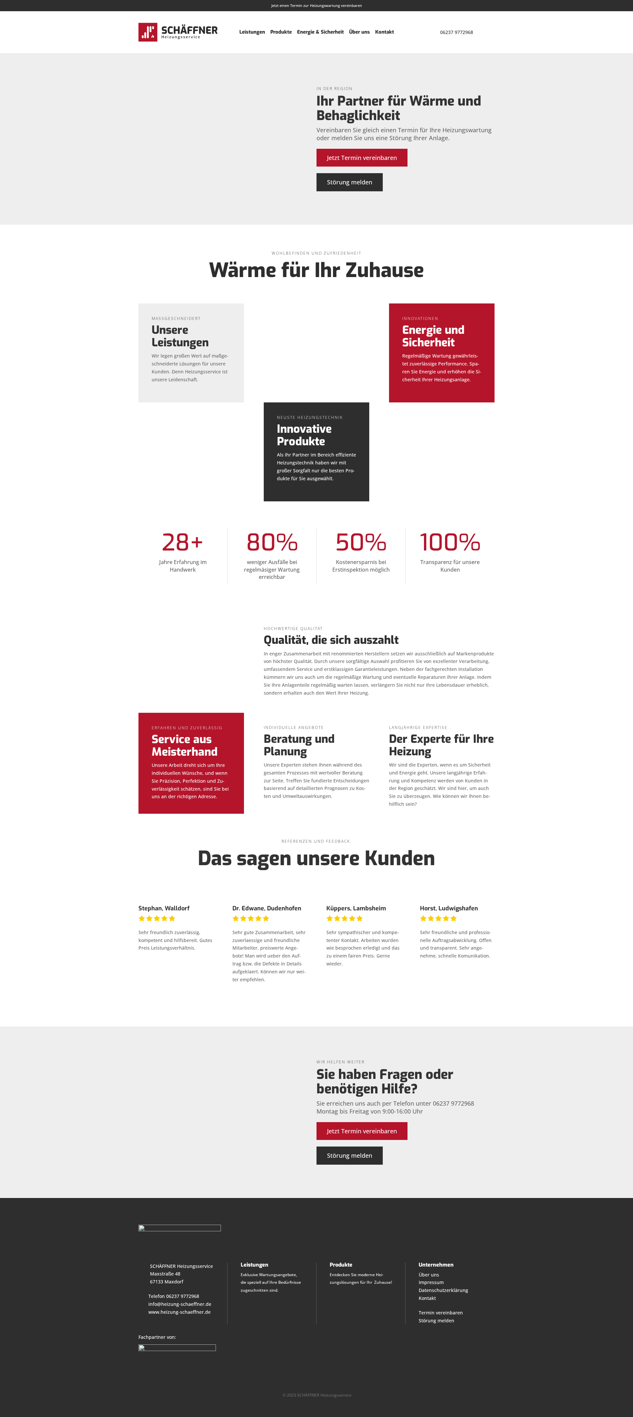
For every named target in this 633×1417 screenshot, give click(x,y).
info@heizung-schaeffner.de (179, 1304)
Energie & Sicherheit (320, 32)
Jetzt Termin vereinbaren (362, 158)
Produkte (281, 32)
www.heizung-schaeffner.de (179, 1312)
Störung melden (349, 182)
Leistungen (252, 32)
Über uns (359, 32)
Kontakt (384, 32)
